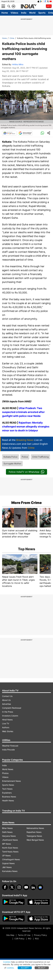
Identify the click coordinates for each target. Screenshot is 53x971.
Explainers (7, 793)
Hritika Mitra (17, 64)
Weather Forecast (10, 746)
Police (25, 456)
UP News (6, 855)
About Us (6, 700)
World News (7, 769)
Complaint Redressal (11, 708)
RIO (29, 938)
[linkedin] (33, 887)
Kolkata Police (11, 456)
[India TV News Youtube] (51, 1)
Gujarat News (8, 863)
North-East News (10, 848)
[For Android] (13, 918)
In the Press (7, 712)
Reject (41, 968)
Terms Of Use (24, 935)
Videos (14, 12)
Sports (42, 12)
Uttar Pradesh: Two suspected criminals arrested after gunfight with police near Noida (23, 412)
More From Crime (26, 503)
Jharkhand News (10, 840)
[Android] (41, 1)
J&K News (7, 867)
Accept (25, 968)
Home (4, 12)
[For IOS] (38, 918)
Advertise (6, 704)
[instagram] (19, 887)
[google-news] (40, 887)
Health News (8, 800)
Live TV (5, 723)
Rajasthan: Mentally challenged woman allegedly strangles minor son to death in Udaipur (25, 426)
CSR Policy (19, 938)
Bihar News (7, 828)
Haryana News (9, 836)
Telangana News (34, 836)
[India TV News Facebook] (45, 1)
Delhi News (7, 832)
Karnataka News (9, 871)
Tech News (7, 789)
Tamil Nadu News (10, 851)
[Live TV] (49, 6)
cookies (10, 968)
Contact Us (7, 696)
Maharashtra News (35, 828)
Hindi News (7, 719)
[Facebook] (5, 887)
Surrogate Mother (12, 463)
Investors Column (10, 716)
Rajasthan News (34, 832)
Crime (12, 38)
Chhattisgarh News (11, 859)
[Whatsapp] (42, 133)
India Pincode (8, 749)
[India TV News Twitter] (48, 1)
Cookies (6, 962)
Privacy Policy (40, 935)
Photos (5, 773)
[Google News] (9, 133)
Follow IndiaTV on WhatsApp (24, 471)
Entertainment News (11, 781)
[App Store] (38, 902)
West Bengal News (35, 840)
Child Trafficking (40, 456)
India (23, 12)
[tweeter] (12, 887)
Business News (9, 796)
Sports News (8, 785)
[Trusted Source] (25, 133)
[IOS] (38, 1)
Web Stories (7, 731)
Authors (5, 727)
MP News (6, 844)
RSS (37, 938)
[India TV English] (28, 6)
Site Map (10, 935)
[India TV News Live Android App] (13, 902)
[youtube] (26, 887)
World (32, 12)
